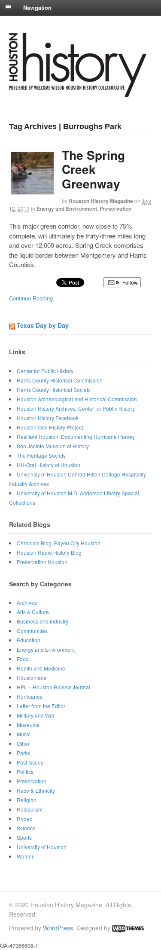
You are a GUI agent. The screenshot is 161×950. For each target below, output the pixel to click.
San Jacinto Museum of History (53, 446)
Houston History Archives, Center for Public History (76, 408)
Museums (28, 724)
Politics (25, 771)
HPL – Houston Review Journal (53, 687)
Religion (26, 799)
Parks (23, 752)
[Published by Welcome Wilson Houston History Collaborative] (77, 92)
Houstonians (31, 677)
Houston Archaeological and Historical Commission (77, 399)
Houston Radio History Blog (49, 552)
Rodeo (25, 818)
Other (23, 743)
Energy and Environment (66, 208)
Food (23, 658)
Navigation (37, 7)
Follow (129, 282)
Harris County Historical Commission (60, 380)
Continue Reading (31, 298)
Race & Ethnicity (36, 790)
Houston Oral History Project (50, 427)
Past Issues (30, 762)
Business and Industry (42, 621)
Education (28, 640)
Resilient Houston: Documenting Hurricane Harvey (76, 436)
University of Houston (42, 846)
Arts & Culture (33, 611)
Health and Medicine (41, 668)
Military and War (36, 715)
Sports (24, 837)
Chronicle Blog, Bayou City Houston (58, 543)
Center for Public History (45, 370)
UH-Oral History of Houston (48, 464)
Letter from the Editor (41, 705)
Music (23, 734)
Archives (27, 602)
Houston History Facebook (48, 417)
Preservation (115, 208)
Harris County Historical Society (54, 389)
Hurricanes (30, 696)
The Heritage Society (41, 455)
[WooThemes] (128, 928)
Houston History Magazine (101, 201)
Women (26, 856)
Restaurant (30, 809)
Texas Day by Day (43, 325)
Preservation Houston (42, 561)
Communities (32, 630)
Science (26, 828)
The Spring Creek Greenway (93, 169)
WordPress (58, 928)
